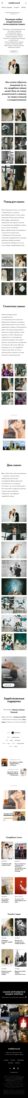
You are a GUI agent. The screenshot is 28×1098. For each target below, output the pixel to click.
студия (15, 746)
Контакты (10, 1062)
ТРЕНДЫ (23, 7)
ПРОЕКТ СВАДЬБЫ (7, 7)
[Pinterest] (18, 1068)
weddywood (14, 1048)
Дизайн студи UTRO (20, 717)
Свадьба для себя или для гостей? (6, 864)
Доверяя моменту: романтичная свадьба (6, 972)
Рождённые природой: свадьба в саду (6, 942)
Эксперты (4, 861)
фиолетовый (17, 740)
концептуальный (20, 743)
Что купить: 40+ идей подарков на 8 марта (20, 900)
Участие (13, 1060)
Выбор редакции (15, 737)
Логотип (17, 1062)
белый (11, 740)
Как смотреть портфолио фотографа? (5, 900)
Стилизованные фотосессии (12, 12)
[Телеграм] (10, 1068)
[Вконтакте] (14, 1068)
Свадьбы (3, 938)
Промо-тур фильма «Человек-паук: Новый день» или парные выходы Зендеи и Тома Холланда (20, 867)
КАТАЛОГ (16, 7)
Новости (17, 861)
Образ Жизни (19, 896)
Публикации (20, 1060)
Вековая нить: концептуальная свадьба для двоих (20, 942)
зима (8, 743)
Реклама (6, 1060)
